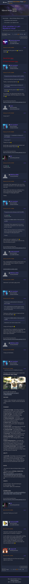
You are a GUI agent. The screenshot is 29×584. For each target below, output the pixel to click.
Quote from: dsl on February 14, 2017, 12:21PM (14, 76)
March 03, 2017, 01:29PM (8, 368)
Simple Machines (18, 581)
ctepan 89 (13, 549)
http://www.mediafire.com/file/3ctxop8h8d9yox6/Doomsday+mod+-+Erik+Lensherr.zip (14, 493)
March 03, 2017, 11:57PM (8, 555)
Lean (11, 106)
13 (16, 34)
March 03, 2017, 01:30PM (8, 510)
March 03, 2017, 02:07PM (8, 528)
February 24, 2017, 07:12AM (8, 258)
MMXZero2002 (14, 174)
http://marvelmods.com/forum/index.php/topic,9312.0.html (15, 102)
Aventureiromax (15, 40)
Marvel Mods (7, 10)
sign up (10, 3)
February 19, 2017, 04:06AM (8, 131)
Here (12, 58)
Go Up (3, 569)
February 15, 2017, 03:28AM (8, 72)
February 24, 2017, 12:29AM (8, 208)
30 (24, 34)
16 (22, 34)
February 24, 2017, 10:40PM (8, 298)
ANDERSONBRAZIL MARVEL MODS (10, 269)
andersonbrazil (14, 251)
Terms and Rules (14, 578)
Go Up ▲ (19, 578)
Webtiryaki (17, 580)
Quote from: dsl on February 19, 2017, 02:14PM (14, 212)
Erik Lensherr (14, 65)
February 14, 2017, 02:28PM (8, 47)
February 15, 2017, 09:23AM (8, 113)
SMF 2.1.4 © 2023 (11, 581)
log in (24, 1)
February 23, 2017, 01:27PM (8, 181)
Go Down (4, 34)
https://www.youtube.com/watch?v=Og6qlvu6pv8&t (11, 393)
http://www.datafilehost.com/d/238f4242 (12, 474)
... (13, 34)
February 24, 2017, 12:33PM (8, 279)
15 (20, 34)
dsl (11, 156)
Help (9, 578)
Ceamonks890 (14, 522)
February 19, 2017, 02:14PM (8, 162)
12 (15, 34)
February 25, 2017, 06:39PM (8, 349)
